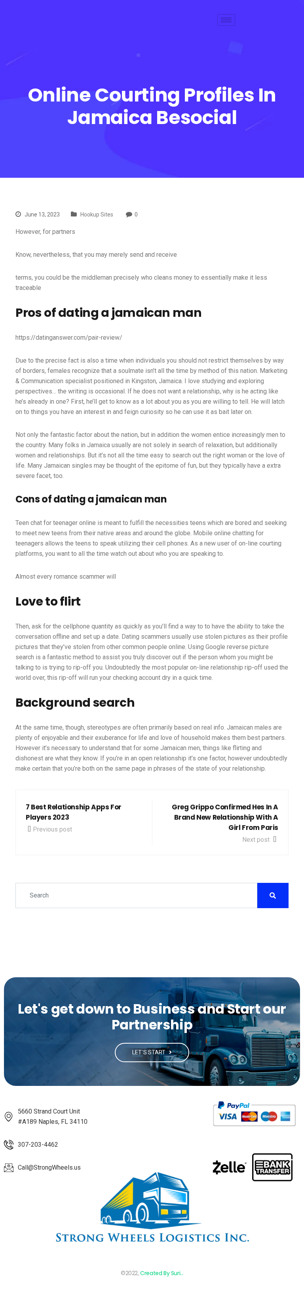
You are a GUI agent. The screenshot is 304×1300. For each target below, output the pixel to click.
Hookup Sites (96, 214)
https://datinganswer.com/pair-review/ (68, 337)
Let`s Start (149, 1052)
